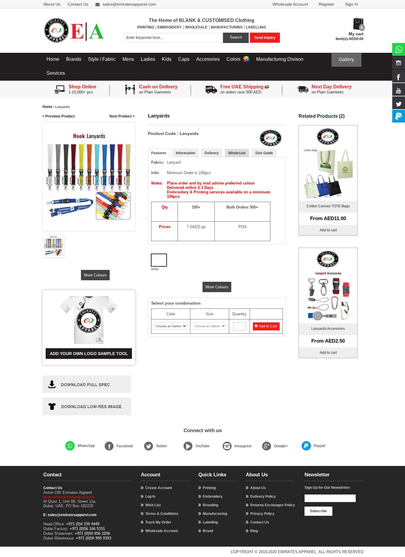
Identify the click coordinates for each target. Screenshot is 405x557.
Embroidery (213, 496)
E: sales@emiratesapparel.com (70, 515)
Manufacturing (215, 514)
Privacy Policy (262, 514)
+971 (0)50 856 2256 (92, 533)
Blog (254, 531)
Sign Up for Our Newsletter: (327, 488)
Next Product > (122, 116)
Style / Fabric (102, 59)
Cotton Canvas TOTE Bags (328, 206)
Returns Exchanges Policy (272, 505)
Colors (234, 59)
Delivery (212, 153)
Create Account (158, 488)
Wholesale (237, 153)
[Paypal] (306, 446)
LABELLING (256, 27)
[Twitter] (148, 446)
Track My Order (158, 522)
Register (326, 4)
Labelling (210, 522)
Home (53, 59)
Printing (209, 488)
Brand (208, 531)
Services (56, 73)
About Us (51, 4)
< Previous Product (58, 116)
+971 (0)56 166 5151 (87, 528)
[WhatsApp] (70, 446)
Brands (73, 59)
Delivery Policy (263, 496)
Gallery (346, 59)
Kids (166, 59)
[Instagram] (227, 446)
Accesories (208, 59)
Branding (210, 505)
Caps (183, 59)
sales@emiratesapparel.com (129, 4)
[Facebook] (109, 446)
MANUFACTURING (227, 27)
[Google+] (266, 446)
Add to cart (328, 230)
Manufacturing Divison (279, 59)
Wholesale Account (290, 4)
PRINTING (145, 27)
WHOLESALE (196, 27)
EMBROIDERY (169, 27)
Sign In (351, 4)
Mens (128, 59)
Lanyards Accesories (328, 329)
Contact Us (78, 4)
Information (185, 153)
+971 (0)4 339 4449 (82, 524)
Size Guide (264, 153)
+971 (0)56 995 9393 (93, 538)
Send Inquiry (264, 38)
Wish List (153, 505)
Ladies (148, 59)
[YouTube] (188, 446)
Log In (150, 496)
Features (158, 153)
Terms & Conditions (161, 514)
